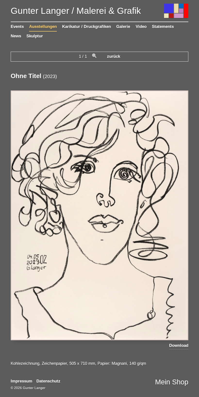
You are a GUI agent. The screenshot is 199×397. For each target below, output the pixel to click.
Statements (163, 26)
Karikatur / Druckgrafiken (86, 26)
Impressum (21, 381)
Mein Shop (171, 382)
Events (17, 26)
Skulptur (34, 36)
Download (178, 345)
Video (141, 26)
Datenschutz (48, 381)
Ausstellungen (43, 26)
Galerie (123, 26)
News (16, 36)
